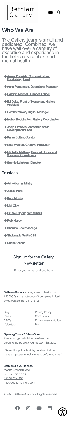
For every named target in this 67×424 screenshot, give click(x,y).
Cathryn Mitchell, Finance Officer (28, 94)
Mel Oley (13, 205)
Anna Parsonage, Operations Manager (32, 86)
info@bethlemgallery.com (19, 382)
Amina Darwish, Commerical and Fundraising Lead (28, 78)
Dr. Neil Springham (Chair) (24, 213)
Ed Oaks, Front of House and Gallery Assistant (31, 103)
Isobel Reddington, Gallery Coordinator (33, 119)
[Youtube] (38, 408)
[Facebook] (17, 408)
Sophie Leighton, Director (24, 162)
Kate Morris (15, 198)
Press (7, 316)
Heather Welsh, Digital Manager (28, 112)
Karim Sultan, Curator (21, 137)
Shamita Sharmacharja (22, 228)
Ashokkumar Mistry (19, 183)
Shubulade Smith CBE (21, 235)
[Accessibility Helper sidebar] (62, 411)
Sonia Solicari (16, 243)
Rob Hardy (14, 220)
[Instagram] (28, 408)
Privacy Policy (43, 312)
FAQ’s (7, 320)
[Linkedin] (49, 408)
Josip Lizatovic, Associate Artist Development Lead (28, 128)
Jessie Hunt (14, 190)
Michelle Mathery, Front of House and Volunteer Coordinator (32, 154)
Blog (6, 312)
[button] (50, 12)
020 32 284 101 (13, 378)
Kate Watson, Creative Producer (28, 144)
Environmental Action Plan (48, 322)
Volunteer (10, 324)
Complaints (42, 316)
